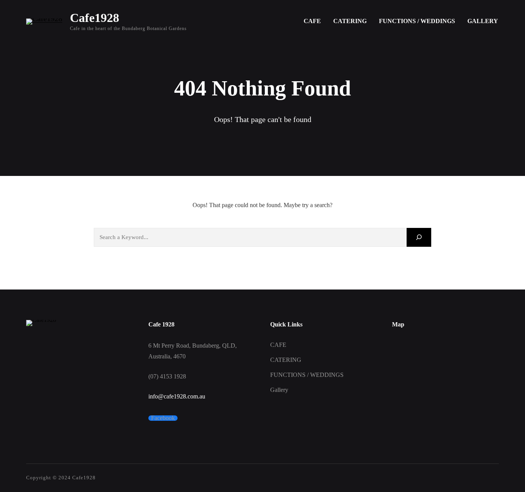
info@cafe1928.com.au (176, 396)
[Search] (419, 237)
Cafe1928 (94, 18)
